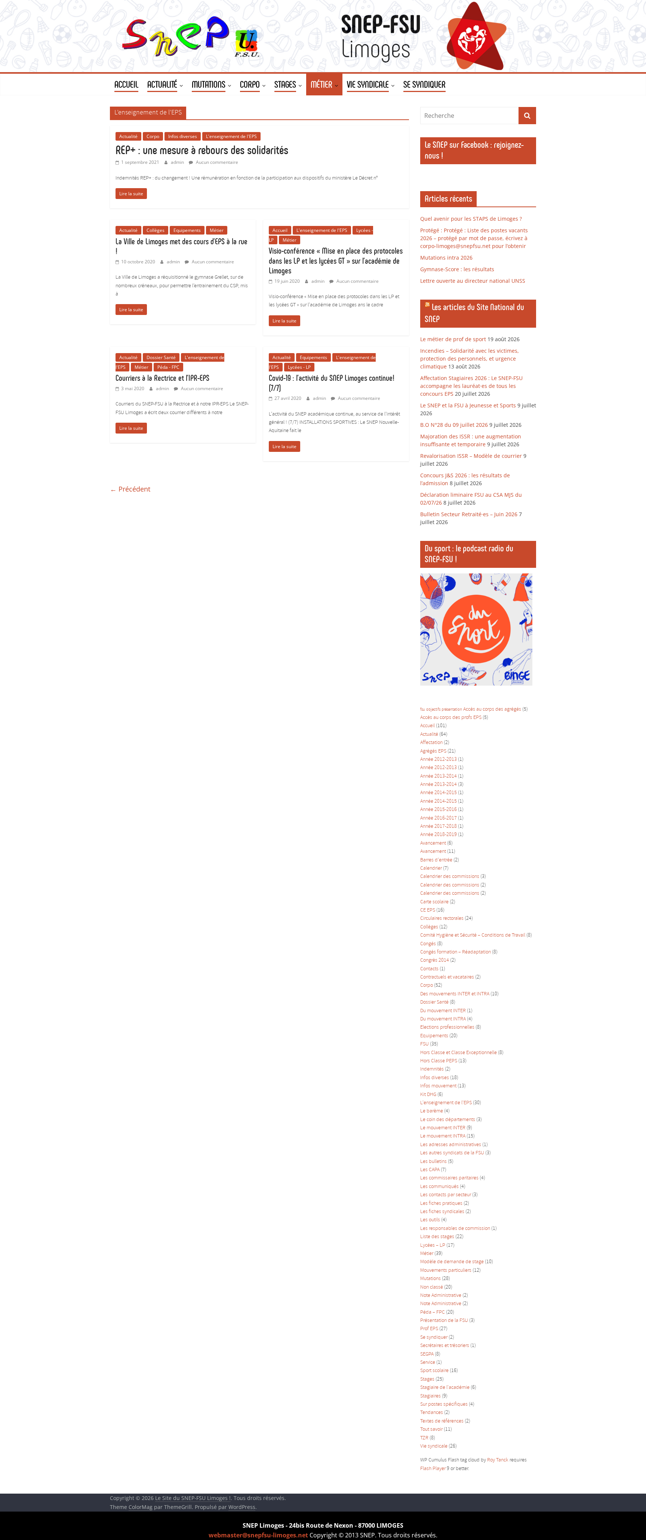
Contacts (429, 969)
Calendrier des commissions (449, 876)
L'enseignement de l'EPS (231, 136)
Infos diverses (182, 136)
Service (427, 1362)
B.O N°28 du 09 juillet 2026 (454, 424)
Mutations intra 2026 (446, 257)
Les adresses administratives (450, 1144)
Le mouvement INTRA (442, 1136)
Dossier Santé (161, 357)
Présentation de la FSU (444, 1320)
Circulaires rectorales (442, 918)
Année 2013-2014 (438, 776)
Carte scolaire (434, 902)
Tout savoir (431, 1429)
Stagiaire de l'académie (445, 1387)
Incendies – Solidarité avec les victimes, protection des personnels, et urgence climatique (469, 358)
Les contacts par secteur (445, 1194)
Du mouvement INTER (443, 1010)
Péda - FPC (168, 367)
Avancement (433, 843)
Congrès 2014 (434, 960)
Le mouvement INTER (442, 1128)
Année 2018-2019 (438, 834)
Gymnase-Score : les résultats (457, 269)
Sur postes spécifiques (444, 1404)
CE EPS (427, 910)
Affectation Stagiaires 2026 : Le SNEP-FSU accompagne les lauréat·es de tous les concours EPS (471, 385)
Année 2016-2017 (438, 818)
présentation (452, 709)
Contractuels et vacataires (447, 977)
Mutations (430, 1278)
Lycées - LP (299, 367)
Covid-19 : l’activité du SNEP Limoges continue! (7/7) (331, 383)
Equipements (187, 230)
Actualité (128, 136)
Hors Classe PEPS (438, 1061)
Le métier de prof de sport (453, 339)
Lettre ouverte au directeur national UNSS (472, 280)
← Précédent (130, 488)
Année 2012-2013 (438, 759)
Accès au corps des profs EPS (451, 717)
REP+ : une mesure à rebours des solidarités (202, 150)
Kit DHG (428, 1094)
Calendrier (431, 868)
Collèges (155, 230)
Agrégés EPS (433, 751)
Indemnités (432, 1069)
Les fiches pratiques (441, 1203)
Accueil (280, 230)
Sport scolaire (434, 1370)
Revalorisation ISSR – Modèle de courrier (471, 455)
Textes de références (442, 1421)
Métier (217, 230)
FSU (424, 1044)
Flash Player (433, 1468)
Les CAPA (430, 1169)
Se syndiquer (433, 1337)
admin (178, 162)
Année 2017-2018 (438, 826)
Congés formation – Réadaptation (455, 952)
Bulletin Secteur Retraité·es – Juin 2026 (468, 514)
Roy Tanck (497, 1460)
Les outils (430, 1220)
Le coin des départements (447, 1119)
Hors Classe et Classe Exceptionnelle (458, 1052)
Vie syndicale (433, 1446)
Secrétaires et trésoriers (444, 1345)
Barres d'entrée (436, 860)
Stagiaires (430, 1396)
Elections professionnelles (447, 1027)
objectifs (433, 709)
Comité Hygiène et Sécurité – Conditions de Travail (472, 935)
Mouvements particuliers (445, 1270)
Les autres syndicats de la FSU (452, 1153)
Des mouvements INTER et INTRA (454, 994)
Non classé (431, 1287)
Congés (428, 943)
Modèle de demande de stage (452, 1261)
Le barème (431, 1111)
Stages (427, 1379)
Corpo (153, 136)
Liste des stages (437, 1236)
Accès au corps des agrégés (492, 709)
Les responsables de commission (455, 1228)
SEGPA (427, 1354)
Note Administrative (440, 1295)
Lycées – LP (432, 1245)
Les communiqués (439, 1186)
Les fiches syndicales (442, 1211)
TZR (424, 1438)
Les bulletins (433, 1161)
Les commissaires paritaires (449, 1178)
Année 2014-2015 (438, 792)
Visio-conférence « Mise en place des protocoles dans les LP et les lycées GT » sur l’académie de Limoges (336, 261)
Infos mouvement (438, 1086)
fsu (422, 709)
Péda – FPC (432, 1312)
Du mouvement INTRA (443, 1019)
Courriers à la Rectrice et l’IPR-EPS (162, 378)
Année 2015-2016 (438, 809)
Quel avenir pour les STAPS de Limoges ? (471, 218)
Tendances (431, 1412)
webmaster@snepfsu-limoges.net (258, 1535)
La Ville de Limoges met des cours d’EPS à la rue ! (181, 246)
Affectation (431, 742)
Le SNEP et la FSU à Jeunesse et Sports (468, 405)
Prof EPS (429, 1328)
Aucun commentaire (216, 162)
